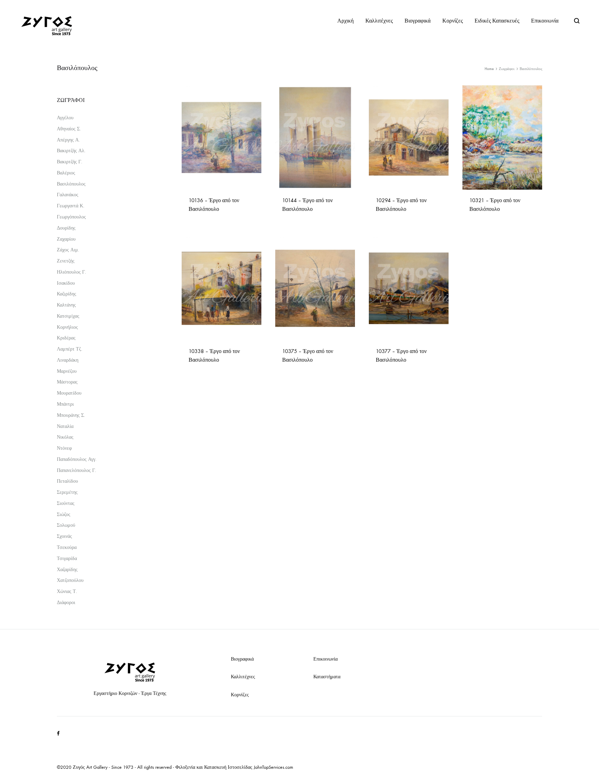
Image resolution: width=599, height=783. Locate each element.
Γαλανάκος (67, 195)
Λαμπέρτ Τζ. (69, 349)
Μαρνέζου (67, 371)
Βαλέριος (66, 173)
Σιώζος (63, 514)
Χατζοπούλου (70, 580)
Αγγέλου (65, 118)
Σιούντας (66, 503)
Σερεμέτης (67, 492)
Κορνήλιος (67, 327)
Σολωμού (66, 525)
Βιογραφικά (418, 20)
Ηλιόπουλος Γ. (71, 272)
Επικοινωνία (544, 20)
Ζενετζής (66, 261)
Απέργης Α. (68, 140)
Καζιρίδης (66, 294)
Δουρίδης (66, 228)
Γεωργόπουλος (71, 217)
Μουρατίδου (69, 393)
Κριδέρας (66, 338)
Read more (202, 220)
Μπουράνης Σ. (71, 415)
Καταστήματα (326, 677)
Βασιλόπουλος (71, 184)
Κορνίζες (452, 20)
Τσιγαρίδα (67, 558)
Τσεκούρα (67, 547)
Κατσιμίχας (68, 316)
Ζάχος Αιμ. (68, 250)
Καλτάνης (66, 305)
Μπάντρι (65, 404)
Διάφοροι (66, 602)
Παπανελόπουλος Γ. (76, 470)
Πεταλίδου (67, 481)
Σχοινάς (64, 536)
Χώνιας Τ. (67, 591)
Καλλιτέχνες (379, 20)
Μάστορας (67, 382)
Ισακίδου (66, 283)
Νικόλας (65, 437)
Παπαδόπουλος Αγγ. (76, 459)
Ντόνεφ (64, 448)
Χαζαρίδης (67, 570)
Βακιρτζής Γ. (69, 162)
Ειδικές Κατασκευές (497, 20)
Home (489, 69)
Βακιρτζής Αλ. (71, 151)
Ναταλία (65, 426)
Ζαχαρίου (66, 239)
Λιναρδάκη (67, 360)
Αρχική (345, 20)
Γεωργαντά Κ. (70, 206)
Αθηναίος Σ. (69, 129)
